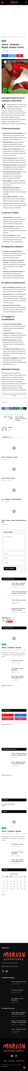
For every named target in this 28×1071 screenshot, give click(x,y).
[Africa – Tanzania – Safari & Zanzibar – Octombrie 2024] (6, 594)
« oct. (3, 894)
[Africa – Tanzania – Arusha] (14, 448)
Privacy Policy (20, 1061)
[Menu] (3, 2)
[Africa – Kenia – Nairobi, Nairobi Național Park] (14, 511)
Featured (4, 402)
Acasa (5, 1061)
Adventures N (5, 1066)
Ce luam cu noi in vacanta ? (8, 804)
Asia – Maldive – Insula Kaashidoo (12, 499)
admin (10, 427)
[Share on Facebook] (5, 55)
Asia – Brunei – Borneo (8, 478)
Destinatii (12, 1061)
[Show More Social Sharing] (24, 55)
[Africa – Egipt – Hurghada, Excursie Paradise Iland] (6, 585)
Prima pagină (4, 36)
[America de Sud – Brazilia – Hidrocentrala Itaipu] (6, 610)
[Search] (25, 2)
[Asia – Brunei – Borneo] (14, 469)
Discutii (3, 805)
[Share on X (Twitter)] (12, 55)
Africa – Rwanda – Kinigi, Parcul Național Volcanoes (20, 418)
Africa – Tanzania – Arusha (9, 457)
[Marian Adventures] (14, 2)
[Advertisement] (14, 21)
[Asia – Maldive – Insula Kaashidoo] (14, 490)
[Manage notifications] (24, 1067)
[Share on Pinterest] (19, 55)
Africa (4, 40)
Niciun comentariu (15, 50)
